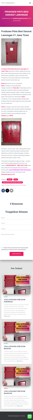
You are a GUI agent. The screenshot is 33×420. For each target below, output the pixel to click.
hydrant (3, 115)
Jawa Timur (5, 71)
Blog (16, 179)
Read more (7, 316)
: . (22, 165)
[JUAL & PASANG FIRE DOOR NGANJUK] (16, 376)
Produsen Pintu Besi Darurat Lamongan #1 (15, 69)
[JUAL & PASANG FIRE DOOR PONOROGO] (16, 284)
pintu (3, 85)
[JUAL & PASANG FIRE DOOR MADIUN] (16, 331)
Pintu (3, 83)
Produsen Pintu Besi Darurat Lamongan (12, 182)
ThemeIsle (22, 416)
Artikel (9, 179)
